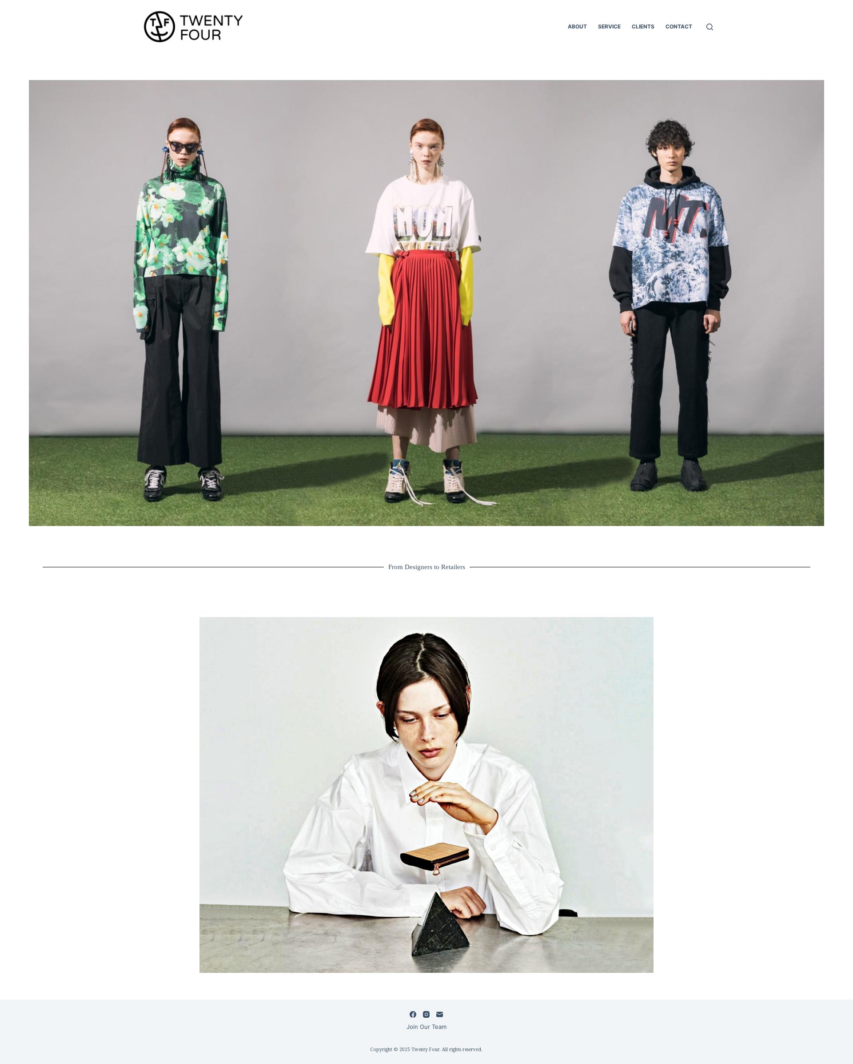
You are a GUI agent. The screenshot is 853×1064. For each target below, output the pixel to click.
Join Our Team (426, 1026)
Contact (679, 26)
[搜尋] (709, 27)
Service (609, 26)
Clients (643, 26)
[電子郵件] (439, 1014)
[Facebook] (413, 1014)
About (577, 26)
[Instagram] (426, 1014)
